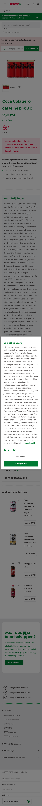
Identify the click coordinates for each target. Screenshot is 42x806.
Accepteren (21, 463)
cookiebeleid (29, 443)
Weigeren (21, 456)
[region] (21, 402)
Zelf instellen (10, 450)
